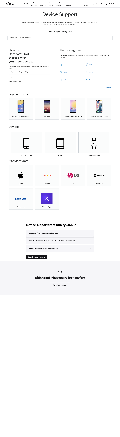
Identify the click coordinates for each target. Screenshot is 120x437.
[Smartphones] (26, 142)
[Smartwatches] (94, 142)
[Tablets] (60, 142)
